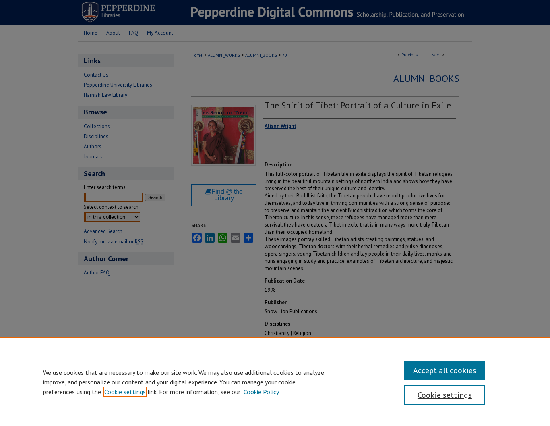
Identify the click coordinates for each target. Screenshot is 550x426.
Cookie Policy (261, 392)
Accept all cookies (444, 370)
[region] (275, 381)
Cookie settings (125, 392)
